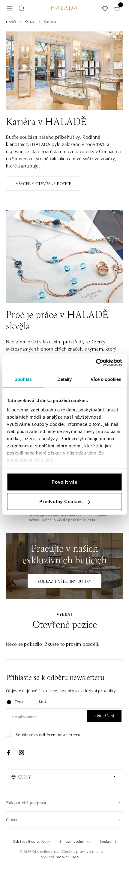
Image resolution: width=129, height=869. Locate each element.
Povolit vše (64, 481)
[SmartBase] (68, 857)
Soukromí (108, 841)
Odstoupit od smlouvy (31, 841)
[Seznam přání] (105, 8)
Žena (18, 701)
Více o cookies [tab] (106, 378)
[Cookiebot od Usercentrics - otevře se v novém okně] (96, 362)
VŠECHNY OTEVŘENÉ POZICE (43, 183)
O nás (30, 21)
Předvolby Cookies (61, 501)
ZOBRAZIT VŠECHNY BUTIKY (64, 581)
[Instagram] (21, 752)
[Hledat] (22, 8)
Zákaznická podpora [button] (26, 803)
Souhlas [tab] (23, 378)
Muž (42, 701)
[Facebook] (8, 752)
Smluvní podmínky (74, 841)
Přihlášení (104, 715)
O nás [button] (11, 820)
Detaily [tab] (64, 378)
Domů (11, 21)
